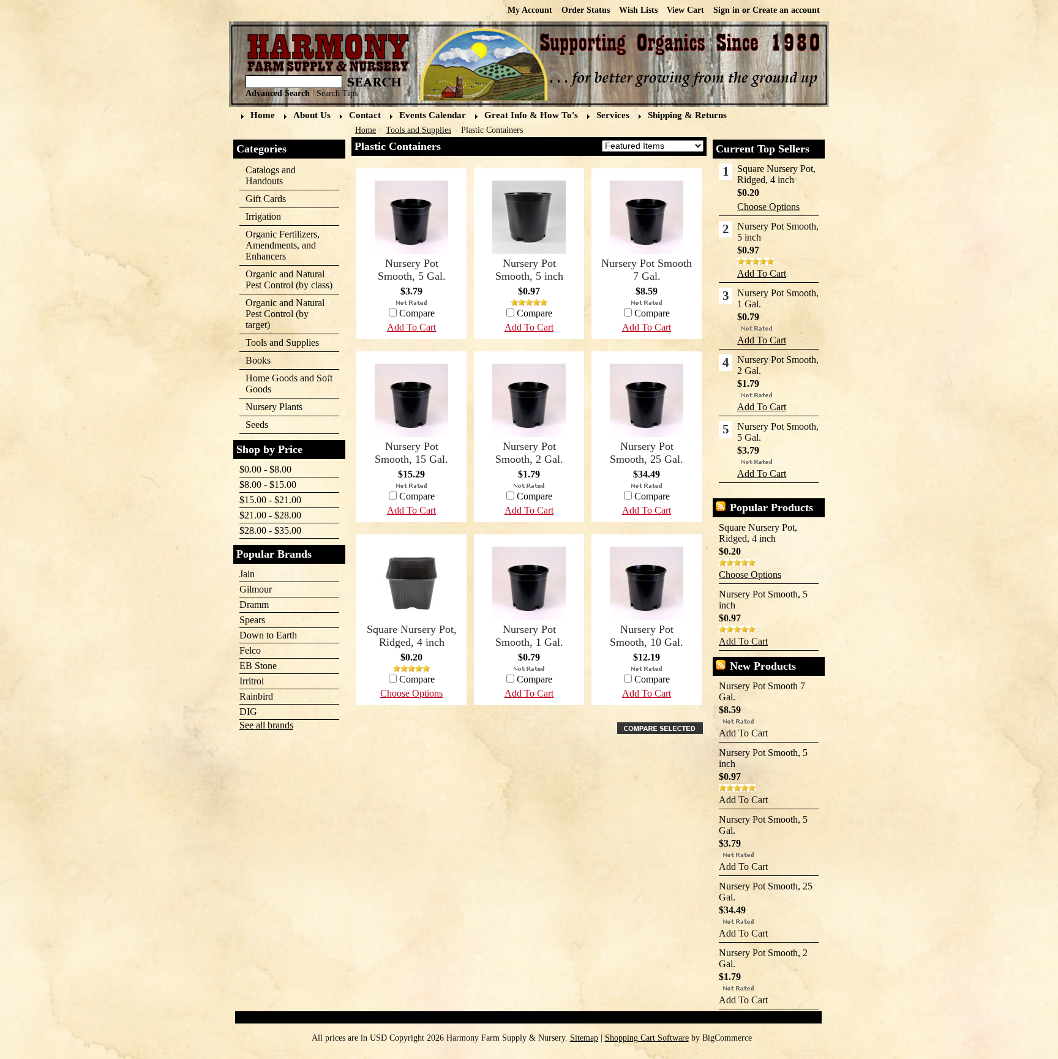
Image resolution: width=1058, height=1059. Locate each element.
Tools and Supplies (279, 343)
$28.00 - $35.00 (270, 530)
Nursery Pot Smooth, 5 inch (529, 269)
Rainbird (256, 696)
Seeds (253, 425)
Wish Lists (638, 10)
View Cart (685, 10)
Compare (652, 313)
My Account (530, 10)
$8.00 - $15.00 (267, 484)
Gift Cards (266, 198)
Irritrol (251, 681)
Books (255, 361)
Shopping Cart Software (647, 1037)
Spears (252, 620)
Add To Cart (646, 327)
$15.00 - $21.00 (270, 500)
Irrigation (260, 217)
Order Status (585, 10)
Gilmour (255, 589)
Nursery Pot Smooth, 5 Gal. (412, 269)
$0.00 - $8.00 (265, 469)
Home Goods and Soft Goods (285, 383)
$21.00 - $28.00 (270, 515)
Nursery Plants (274, 407)
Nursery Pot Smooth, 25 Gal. (646, 452)
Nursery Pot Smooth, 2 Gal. (529, 452)
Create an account (786, 10)
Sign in (726, 10)
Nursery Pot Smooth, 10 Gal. (646, 635)
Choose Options (411, 693)
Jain (247, 574)
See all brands (266, 725)
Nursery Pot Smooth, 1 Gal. (529, 635)
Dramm (254, 604)
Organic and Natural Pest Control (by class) (285, 279)
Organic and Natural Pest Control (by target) (282, 313)
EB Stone (258, 665)
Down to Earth (268, 635)
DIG (248, 711)
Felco (250, 650)
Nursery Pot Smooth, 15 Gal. (411, 452)
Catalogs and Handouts (271, 175)
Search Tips (337, 93)
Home (365, 130)
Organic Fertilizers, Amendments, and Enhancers (279, 245)
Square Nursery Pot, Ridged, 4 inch (412, 635)
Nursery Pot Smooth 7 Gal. (646, 269)
